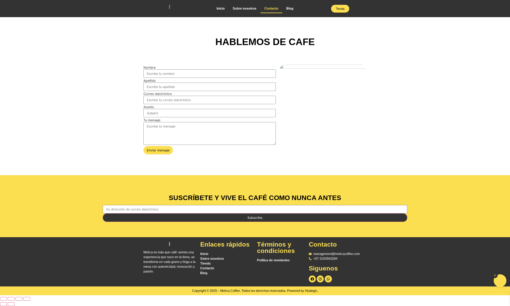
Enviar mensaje (158, 150)
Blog (289, 8)
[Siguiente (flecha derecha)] (11, 304)
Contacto (271, 8)
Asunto (148, 107)
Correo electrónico (157, 93)
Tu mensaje (151, 120)
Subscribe (254, 218)
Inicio (221, 8)
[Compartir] (19, 299)
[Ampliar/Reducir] (3, 299)
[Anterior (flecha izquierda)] (3, 304)
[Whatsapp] (328, 278)
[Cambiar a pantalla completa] (11, 299)
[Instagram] (320, 278)
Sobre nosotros (244, 8)
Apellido (149, 80)
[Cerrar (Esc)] (26, 299)
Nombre (149, 67)
